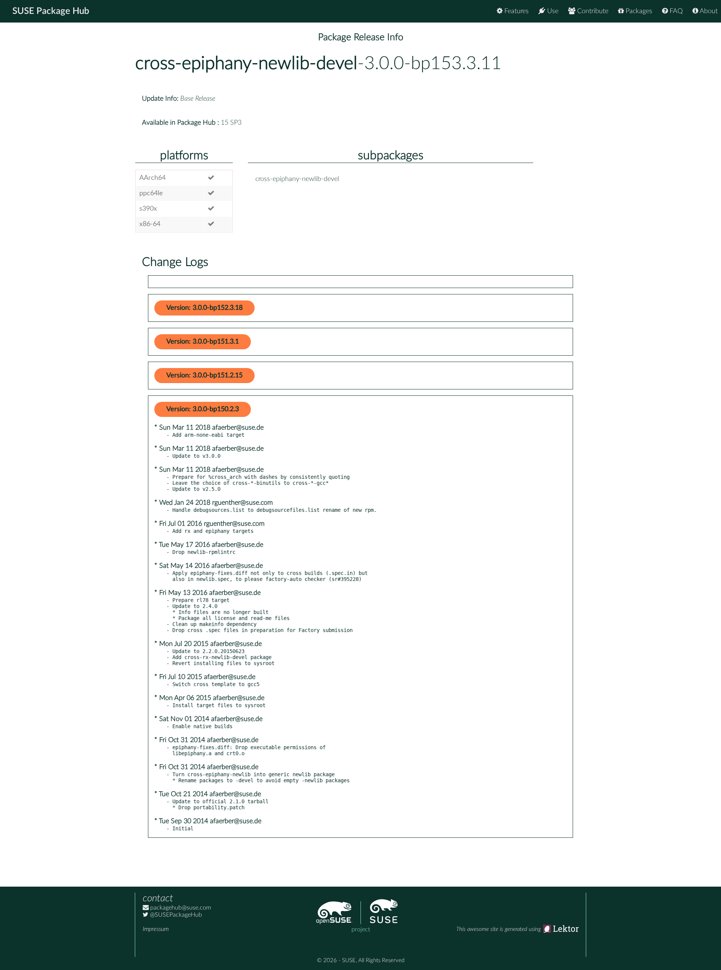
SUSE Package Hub (50, 11)
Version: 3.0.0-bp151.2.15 (204, 375)
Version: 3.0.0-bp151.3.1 (202, 341)
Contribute (591, 11)
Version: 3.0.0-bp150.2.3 (202, 409)
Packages (638, 11)
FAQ (675, 11)
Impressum (156, 929)
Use (551, 11)
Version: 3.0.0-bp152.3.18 (204, 308)
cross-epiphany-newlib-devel (246, 63)
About (708, 11)
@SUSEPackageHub (175, 915)
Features (515, 11)
